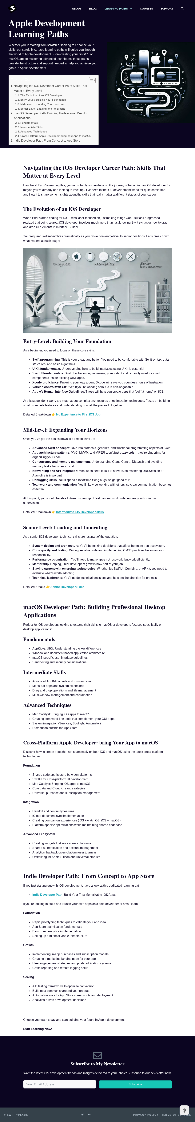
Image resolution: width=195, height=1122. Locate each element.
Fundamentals (29, 122)
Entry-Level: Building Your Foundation (43, 99)
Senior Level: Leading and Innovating (42, 108)
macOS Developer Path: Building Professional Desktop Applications (51, 116)
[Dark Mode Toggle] (184, 1110)
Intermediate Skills (31, 127)
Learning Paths (116, 8)
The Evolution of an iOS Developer (41, 95)
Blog (93, 8)
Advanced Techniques (33, 131)
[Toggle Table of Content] (90, 80)
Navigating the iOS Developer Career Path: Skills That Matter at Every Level (50, 88)
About (77, 8)
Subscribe (135, 1084)
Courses (146, 8)
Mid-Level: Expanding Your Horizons (42, 104)
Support (167, 8)
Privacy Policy (146, 1115)
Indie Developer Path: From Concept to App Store (47, 140)
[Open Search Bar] (182, 8)
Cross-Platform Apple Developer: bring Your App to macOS (55, 135)
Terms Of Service (176, 1115)
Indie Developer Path (47, 894)
